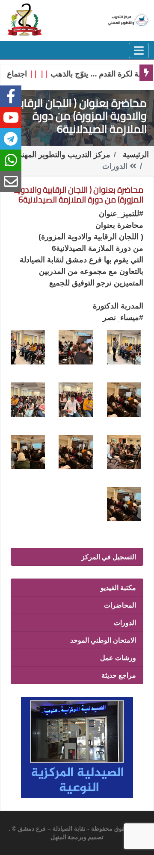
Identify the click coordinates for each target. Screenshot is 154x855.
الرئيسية (136, 154)
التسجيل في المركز (108, 556)
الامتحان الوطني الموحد (103, 640)
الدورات (125, 622)
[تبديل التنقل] (139, 50)
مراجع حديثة (118, 675)
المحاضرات (120, 605)
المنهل (58, 837)
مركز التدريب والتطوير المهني (63, 154)
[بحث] (25, 19)
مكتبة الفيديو (118, 587)
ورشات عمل (118, 657)
